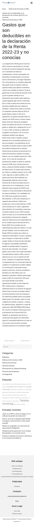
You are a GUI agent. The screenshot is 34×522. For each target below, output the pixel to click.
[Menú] (31, 2)
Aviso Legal (17, 511)
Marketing (5, 357)
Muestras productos (7, 395)
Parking (13, 395)
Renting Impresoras (25, 397)
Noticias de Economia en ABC (12, 20)
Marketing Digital (25, 392)
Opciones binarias (8, 366)
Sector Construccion (7, 401)
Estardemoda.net (17, 468)
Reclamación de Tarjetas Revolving (14, 368)
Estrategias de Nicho (26, 384)
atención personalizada (15, 384)
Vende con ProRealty (17, 466)
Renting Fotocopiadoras (14, 397)
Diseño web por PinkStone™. (10, 519)
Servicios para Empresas (10, 371)
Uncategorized (7, 374)
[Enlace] (9, 3)
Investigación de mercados (14, 387)
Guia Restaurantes (17, 471)
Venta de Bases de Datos (19, 404)
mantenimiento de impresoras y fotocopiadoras (21, 389)
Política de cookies (17, 513)
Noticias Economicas (9, 363)
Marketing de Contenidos (15, 392)
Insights (4, 386)
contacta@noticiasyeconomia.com (17, 496)
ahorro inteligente (6, 384)
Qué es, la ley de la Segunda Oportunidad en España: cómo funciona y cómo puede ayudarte (16, 421)
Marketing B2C (5, 392)
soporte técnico (15, 401)
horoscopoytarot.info (17, 474)
